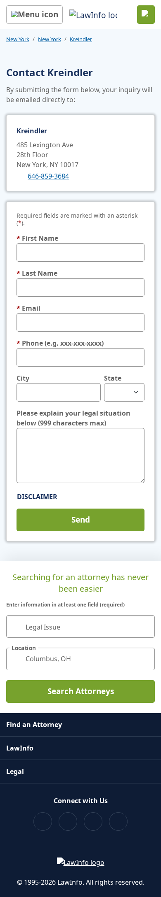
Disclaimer (37, 496)
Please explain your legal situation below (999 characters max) (73, 418)
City (23, 378)
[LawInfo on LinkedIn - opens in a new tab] (118, 821)
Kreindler (81, 39)
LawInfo (19, 748)
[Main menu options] (34, 14)
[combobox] (80, 626)
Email (28, 308)
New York (17, 39)
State (112, 378)
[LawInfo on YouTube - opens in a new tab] (93, 821)
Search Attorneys (80, 691)
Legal (15, 771)
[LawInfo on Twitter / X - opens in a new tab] (68, 821)
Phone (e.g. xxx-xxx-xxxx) (60, 343)
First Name (37, 238)
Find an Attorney (34, 724)
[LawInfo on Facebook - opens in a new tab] (42, 821)
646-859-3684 (48, 176)
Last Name (37, 273)
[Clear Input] (145, 626)
